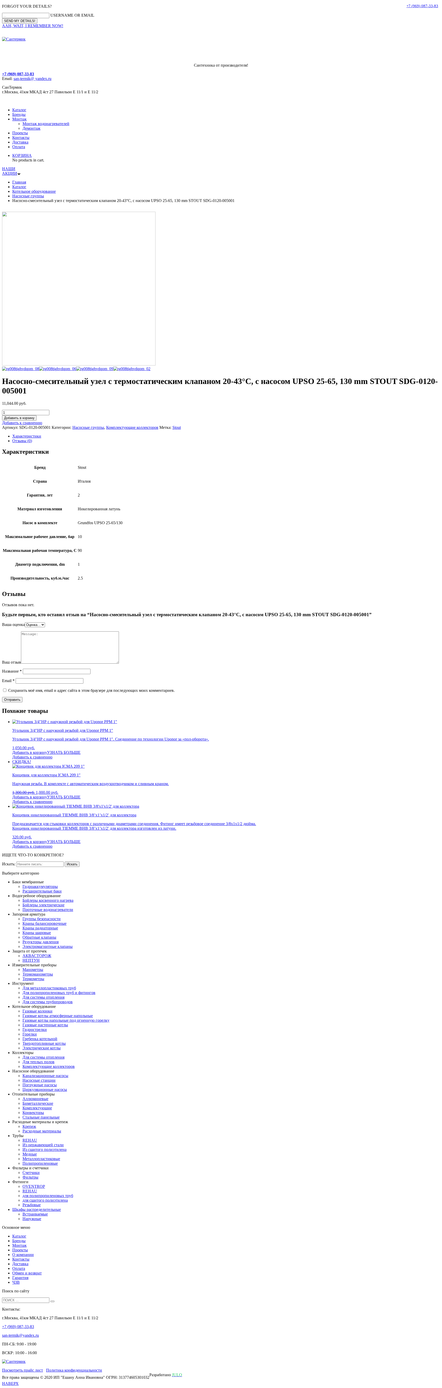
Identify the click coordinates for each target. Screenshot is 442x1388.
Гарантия (20, 1277)
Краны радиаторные (40, 928)
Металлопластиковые (41, 1159)
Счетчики (31, 1172)
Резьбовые (32, 1205)
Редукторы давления (41, 942)
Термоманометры (38, 974)
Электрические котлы (42, 1048)
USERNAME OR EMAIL (72, 15)
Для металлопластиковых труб (49, 988)
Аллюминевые (35, 1099)
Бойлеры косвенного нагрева (48, 900)
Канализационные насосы (45, 1075)
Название (12, 671)
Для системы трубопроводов (48, 1002)
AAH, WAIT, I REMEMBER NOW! (32, 26)
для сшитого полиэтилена (45, 1200)
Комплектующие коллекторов (132, 427)
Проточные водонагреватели (48, 909)
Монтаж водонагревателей (46, 123)
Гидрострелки (35, 1029)
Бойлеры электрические (43, 905)
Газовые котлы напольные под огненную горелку (66, 1020)
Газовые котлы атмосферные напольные (58, 1016)
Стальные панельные (41, 1117)
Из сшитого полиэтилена (45, 1149)
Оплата (18, 147)
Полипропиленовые (40, 1163)
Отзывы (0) (22, 441)
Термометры (33, 979)
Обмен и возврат (27, 1273)
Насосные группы (28, 196)
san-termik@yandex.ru (20, 1335)
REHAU (30, 1140)
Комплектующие (37, 1108)
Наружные (32, 1219)
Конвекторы (33, 1112)
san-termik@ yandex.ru (32, 78)
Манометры (33, 969)
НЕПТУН (31, 960)
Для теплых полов (38, 1062)
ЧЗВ (16, 1282)
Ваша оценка (13, 624)
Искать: (8, 864)
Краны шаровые (37, 932)
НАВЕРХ (10, 1383)
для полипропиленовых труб (48, 1195)
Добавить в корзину (19, 418)
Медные (30, 1154)
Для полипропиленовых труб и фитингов (59, 992)
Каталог (19, 110)
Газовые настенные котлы (45, 1025)
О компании (23, 1254)
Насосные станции (39, 1080)
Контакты (20, 137)
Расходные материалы (42, 1131)
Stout (176, 427)
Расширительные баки (42, 891)
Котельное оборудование (34, 191)
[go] (52, 1301)
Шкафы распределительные (36, 1209)
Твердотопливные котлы (44, 1043)
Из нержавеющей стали (43, 1145)
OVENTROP (34, 1186)
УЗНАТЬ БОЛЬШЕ (64, 752)
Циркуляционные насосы (45, 1089)
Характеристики (26, 436)
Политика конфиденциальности (74, 1370)
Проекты (20, 133)
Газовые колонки (37, 1011)
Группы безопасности (42, 919)
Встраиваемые (35, 1214)
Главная (19, 182)
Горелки (30, 1034)
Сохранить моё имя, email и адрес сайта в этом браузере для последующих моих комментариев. (91, 690)
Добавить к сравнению (22, 423)
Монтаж (19, 119)
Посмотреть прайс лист (22, 1370)
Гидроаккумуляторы (40, 886)
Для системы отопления (43, 997)
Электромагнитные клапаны (48, 946)
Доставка (20, 142)
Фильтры (30, 1177)
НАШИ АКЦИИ (9, 171)
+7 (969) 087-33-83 (422, 6)
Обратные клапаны (39, 937)
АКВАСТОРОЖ (37, 956)
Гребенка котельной (40, 1039)
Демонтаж (31, 128)
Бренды (19, 114)
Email (8, 680)
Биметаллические (38, 1103)
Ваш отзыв (11, 662)
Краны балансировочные (45, 923)
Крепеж (29, 1126)
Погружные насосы (40, 1085)
